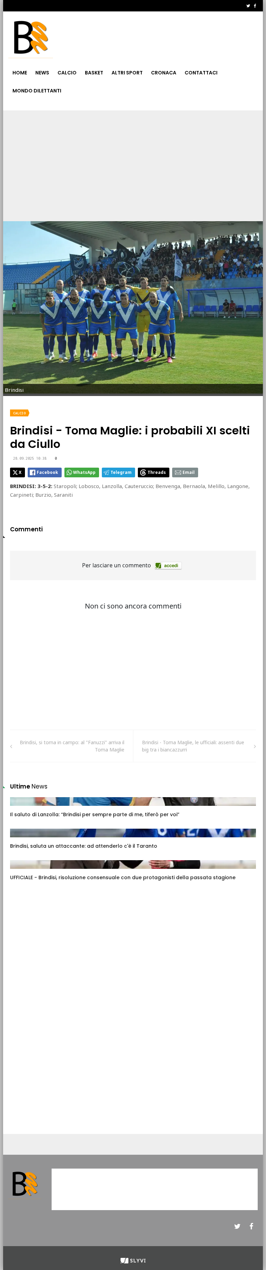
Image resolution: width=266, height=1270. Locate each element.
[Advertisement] (133, 162)
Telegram (121, 472)
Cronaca (163, 72)
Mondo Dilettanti (36, 90)
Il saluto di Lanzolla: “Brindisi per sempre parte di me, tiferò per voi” (94, 814)
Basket (94, 72)
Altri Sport (127, 72)
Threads (157, 472)
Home (19, 72)
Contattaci (201, 72)
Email (189, 472)
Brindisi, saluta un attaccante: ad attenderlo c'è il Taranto (83, 846)
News (42, 72)
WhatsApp (84, 472)
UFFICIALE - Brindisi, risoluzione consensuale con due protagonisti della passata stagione (123, 877)
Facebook (47, 472)
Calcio (67, 72)
